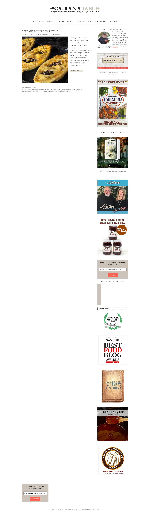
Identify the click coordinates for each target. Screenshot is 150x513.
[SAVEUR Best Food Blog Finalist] (112, 366)
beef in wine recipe (54, 90)
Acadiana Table (75, 8)
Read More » (76, 71)
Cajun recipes (64, 92)
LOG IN (98, 510)
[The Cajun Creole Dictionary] (112, 404)
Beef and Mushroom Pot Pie (40, 31)
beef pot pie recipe (69, 90)
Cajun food (42, 92)
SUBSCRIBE (113, 275)
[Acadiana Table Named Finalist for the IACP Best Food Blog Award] (112, 476)
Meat (34, 88)
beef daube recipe (39, 90)
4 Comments (55, 34)
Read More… (115, 47)
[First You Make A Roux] (112, 442)
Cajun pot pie (53, 92)
